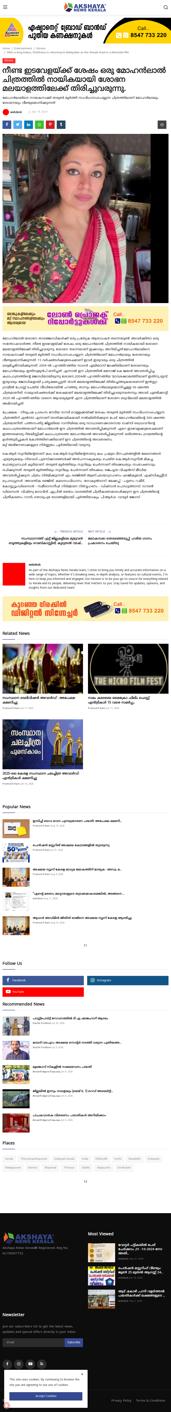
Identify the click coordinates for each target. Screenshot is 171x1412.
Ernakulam (124, 1167)
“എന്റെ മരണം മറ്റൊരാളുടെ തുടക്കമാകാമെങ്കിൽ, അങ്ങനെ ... (78, 894)
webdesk (35, 565)
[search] (166, 7)
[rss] (42, 1364)
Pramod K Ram (11, 708)
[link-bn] (85, 30)
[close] (82, 1374)
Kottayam (154, 1159)
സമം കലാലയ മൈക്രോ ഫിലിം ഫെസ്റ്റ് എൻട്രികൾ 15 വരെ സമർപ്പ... (119, 700)
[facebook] (7, 1364)
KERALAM (101, 1159)
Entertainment (23, 48)
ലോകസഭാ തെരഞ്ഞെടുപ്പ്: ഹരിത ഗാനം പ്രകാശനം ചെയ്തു (120, 541)
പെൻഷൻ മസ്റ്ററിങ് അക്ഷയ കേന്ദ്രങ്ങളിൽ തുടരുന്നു (71, 845)
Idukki (86, 1167)
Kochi (117, 1159)
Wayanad (50, 1167)
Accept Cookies (46, 1396)
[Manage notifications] (6, 1405)
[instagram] (19, 1364)
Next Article (97, 531)
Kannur (32, 1167)
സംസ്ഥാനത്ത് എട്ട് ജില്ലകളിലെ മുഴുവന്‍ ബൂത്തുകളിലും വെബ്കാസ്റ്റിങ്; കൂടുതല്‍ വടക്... (46, 541)
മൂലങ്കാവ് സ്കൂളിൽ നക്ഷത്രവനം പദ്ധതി (62, 1067)
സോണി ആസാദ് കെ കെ (46, 1071)
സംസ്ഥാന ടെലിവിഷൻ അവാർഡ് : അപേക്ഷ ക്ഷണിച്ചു (39, 700)
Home (6, 48)
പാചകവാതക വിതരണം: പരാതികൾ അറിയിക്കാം (69, 1115)
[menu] (5, 7)
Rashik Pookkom (42, 1023)
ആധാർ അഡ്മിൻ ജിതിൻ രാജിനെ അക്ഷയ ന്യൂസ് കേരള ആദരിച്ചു (82, 918)
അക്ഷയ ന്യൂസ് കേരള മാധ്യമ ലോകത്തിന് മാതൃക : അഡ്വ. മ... (77, 869)
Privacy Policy (121, 1401)
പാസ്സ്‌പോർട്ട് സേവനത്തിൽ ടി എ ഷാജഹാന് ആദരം (70, 1018)
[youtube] (30, 1364)
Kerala (9, 1159)
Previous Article (71, 531)
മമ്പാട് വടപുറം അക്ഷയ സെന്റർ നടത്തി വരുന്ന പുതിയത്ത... (77, 1043)
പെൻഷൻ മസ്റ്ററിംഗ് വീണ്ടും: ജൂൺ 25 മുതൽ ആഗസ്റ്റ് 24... (140, 1270)
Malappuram (13, 1167)
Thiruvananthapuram (33, 1159)
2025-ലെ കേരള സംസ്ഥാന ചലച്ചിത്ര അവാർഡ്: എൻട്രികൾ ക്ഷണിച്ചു (41, 776)
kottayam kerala (64, 1159)
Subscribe (73, 1342)
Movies (41, 48)
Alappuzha (103, 1167)
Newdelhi (135, 1159)
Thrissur (69, 1167)
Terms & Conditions (150, 1401)
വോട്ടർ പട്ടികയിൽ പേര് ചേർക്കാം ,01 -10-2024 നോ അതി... (140, 1249)
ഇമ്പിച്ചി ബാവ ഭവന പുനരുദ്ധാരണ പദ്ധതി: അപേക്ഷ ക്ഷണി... (77, 821)
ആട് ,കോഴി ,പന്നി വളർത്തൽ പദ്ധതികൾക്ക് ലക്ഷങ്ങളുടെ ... (141, 1294)
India (85, 1159)
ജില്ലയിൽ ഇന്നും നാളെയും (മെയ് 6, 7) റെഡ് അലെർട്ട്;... (73, 1091)
